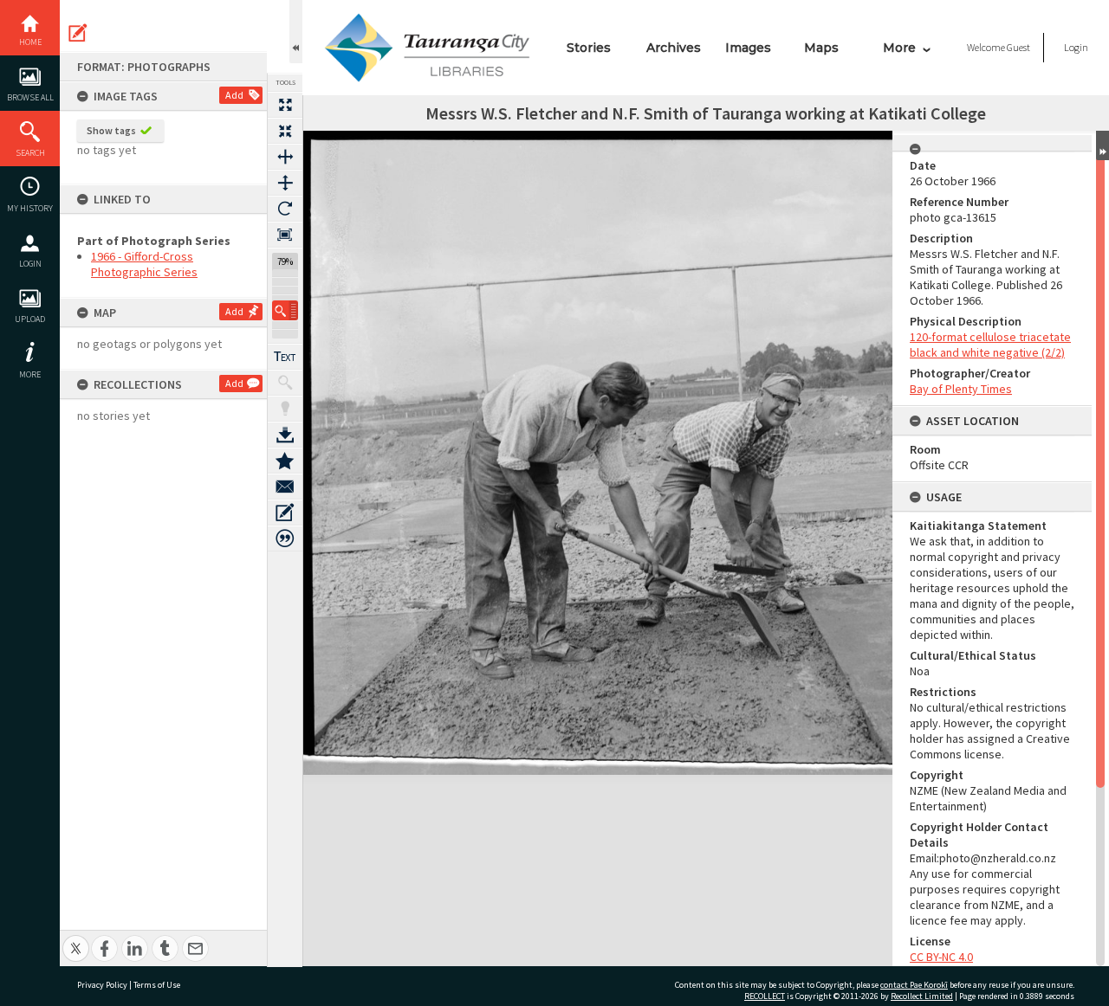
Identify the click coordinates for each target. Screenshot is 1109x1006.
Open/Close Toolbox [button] (295, 31)
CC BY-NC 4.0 (941, 956)
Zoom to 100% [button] (285, 235)
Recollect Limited (922, 996)
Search (30, 152)
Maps (821, 47)
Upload (30, 319)
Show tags (111, 130)
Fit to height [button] (285, 183)
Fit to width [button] (285, 157)
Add (234, 94)
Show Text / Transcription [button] (285, 357)
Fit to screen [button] (285, 131)
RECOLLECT (764, 996)
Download (285, 435)
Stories (589, 47)
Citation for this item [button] (285, 538)
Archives (673, 47)
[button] (285, 310)
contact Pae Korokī (914, 984)
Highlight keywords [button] (285, 409)
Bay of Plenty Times (961, 389)
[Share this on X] (75, 939)
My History (30, 208)
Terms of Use (156, 984)
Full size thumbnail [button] (285, 105)
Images (748, 47)
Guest (1018, 47)
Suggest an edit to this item (78, 32)
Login (30, 263)
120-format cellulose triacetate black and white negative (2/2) (990, 344)
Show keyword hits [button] (285, 383)
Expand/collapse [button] (1102, 145)
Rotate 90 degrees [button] (285, 209)
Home (30, 42)
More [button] (30, 374)
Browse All (30, 97)
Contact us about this (285, 487)
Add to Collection (285, 461)
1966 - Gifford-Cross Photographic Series (144, 264)
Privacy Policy (102, 984)
